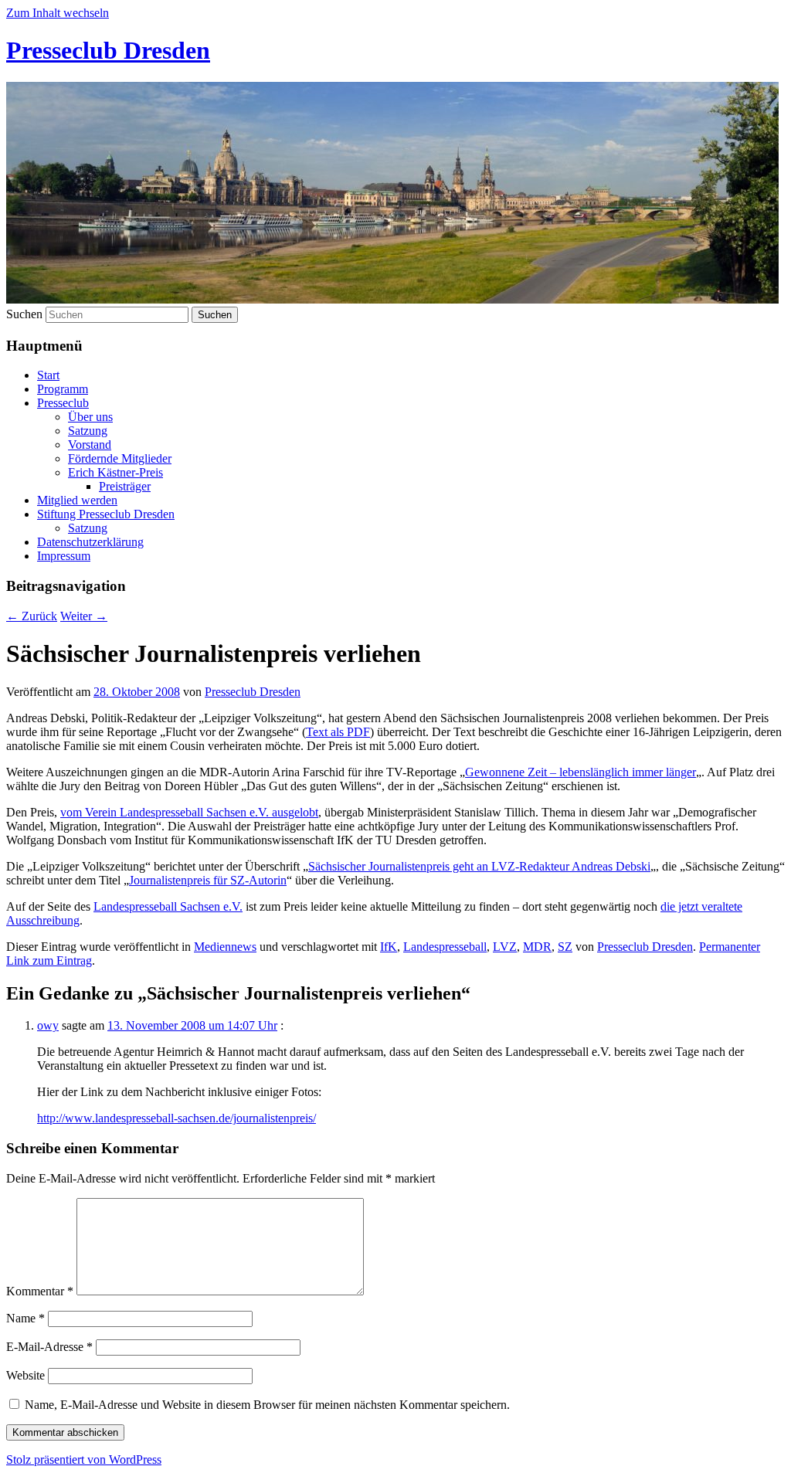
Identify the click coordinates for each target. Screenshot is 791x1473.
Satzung (87, 430)
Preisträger (125, 486)
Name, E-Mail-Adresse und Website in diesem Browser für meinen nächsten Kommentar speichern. (267, 1404)
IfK (388, 946)
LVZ (505, 946)
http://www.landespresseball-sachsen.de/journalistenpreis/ (176, 1118)
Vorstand (89, 444)
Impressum (63, 555)
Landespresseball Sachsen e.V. (168, 906)
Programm (62, 388)
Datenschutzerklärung (90, 541)
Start (48, 375)
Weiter (83, 616)
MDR (537, 946)
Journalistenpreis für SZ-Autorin (208, 880)
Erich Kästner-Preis (115, 472)
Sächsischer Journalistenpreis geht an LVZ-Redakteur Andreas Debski (479, 866)
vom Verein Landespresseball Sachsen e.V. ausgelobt (189, 812)
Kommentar (39, 1291)
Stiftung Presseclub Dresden (106, 514)
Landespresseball (445, 946)
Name (25, 1318)
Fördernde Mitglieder (119, 458)
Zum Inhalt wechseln (57, 12)
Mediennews (225, 946)
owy (48, 1025)
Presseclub (63, 402)
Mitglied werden (77, 500)
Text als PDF (338, 731)
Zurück (31, 616)
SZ (565, 946)
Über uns (90, 416)
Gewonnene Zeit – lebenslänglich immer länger (580, 772)
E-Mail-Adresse (49, 1346)
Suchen (24, 314)
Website (25, 1375)
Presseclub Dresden (108, 50)
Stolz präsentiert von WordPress (83, 1459)
